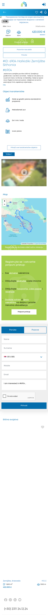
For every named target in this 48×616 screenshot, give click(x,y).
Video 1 (9, 154)
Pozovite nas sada (24, 49)
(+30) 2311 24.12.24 (16, 609)
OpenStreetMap (40, 243)
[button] (4, 201)
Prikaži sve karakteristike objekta (24, 147)
